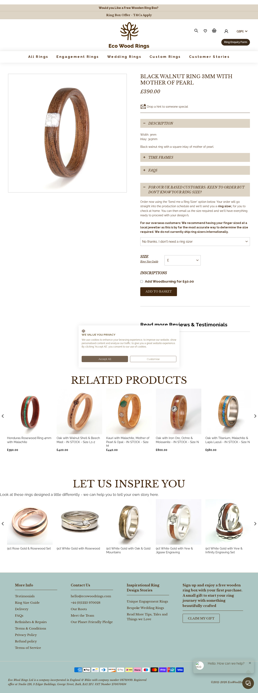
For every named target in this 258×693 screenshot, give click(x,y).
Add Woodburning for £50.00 (169, 281)
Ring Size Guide (149, 261)
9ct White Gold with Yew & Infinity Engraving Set (223, 550)
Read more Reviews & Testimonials (183, 325)
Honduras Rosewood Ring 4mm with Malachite (29, 440)
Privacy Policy (26, 635)
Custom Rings (165, 57)
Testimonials (25, 596)
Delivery (21, 609)
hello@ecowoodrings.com (91, 596)
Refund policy (26, 641)
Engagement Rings (77, 57)
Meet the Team (82, 615)
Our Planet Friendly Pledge (92, 622)
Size (149, 259)
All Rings (38, 57)
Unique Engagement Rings (147, 601)
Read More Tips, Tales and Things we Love (147, 616)
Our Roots (79, 609)
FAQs (152, 170)
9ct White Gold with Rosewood (78, 548)
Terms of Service (28, 648)
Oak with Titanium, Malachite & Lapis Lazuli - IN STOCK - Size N (227, 440)
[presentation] (3, 523)
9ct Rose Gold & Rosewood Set (29, 548)
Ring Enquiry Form (235, 42)
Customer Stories (209, 57)
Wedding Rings (124, 57)
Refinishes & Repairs (31, 622)
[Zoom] (67, 133)
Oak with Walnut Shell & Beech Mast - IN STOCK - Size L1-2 (78, 440)
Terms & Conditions (30, 628)
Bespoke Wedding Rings (145, 608)
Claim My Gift (201, 618)
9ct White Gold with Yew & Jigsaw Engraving (174, 550)
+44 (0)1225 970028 (85, 603)
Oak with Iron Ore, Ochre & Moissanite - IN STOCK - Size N (177, 440)
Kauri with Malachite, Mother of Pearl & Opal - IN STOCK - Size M (127, 442)
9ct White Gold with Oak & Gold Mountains (128, 550)
